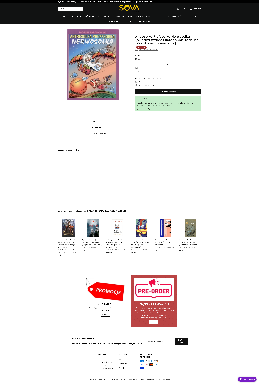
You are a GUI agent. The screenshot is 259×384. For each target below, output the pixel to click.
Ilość (137, 68)
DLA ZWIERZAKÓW (175, 16)
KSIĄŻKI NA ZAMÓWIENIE (83, 16)
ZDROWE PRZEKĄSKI (123, 16)
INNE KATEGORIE (143, 16)
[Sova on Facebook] (124, 368)
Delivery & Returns (105, 362)
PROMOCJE (144, 21)
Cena (137, 55)
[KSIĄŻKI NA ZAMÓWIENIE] (154, 289)
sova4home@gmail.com (156, 318)
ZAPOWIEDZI (104, 16)
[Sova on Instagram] (120, 368)
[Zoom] (93, 64)
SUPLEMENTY (115, 21)
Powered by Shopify (163, 380)
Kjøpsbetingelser (104, 359)
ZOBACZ (105, 315)
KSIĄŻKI (64, 16)
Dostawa (151, 64)
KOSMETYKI (130, 21)
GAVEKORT (192, 16)
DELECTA (159, 16)
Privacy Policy (103, 365)
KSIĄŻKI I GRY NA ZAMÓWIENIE (146, 50)
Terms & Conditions (105, 368)
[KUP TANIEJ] (105, 289)
